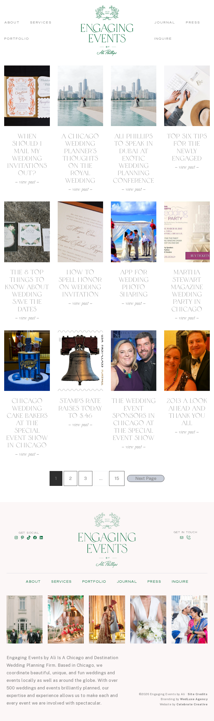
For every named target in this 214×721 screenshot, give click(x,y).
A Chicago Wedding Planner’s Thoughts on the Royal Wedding (80, 158)
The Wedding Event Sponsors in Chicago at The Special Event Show (134, 419)
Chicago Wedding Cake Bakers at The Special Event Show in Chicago (27, 423)
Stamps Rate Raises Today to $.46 (80, 408)
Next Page (145, 478)
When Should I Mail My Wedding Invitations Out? (27, 154)
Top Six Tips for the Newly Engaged (187, 147)
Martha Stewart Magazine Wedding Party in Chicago (187, 290)
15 (117, 478)
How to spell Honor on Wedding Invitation (80, 283)
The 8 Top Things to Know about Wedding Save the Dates (27, 290)
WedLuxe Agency (193, 699)
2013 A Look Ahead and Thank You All (187, 411)
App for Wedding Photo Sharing (134, 283)
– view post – (27, 182)
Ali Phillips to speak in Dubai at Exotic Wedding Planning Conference (133, 158)
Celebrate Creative (191, 704)
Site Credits (197, 694)
